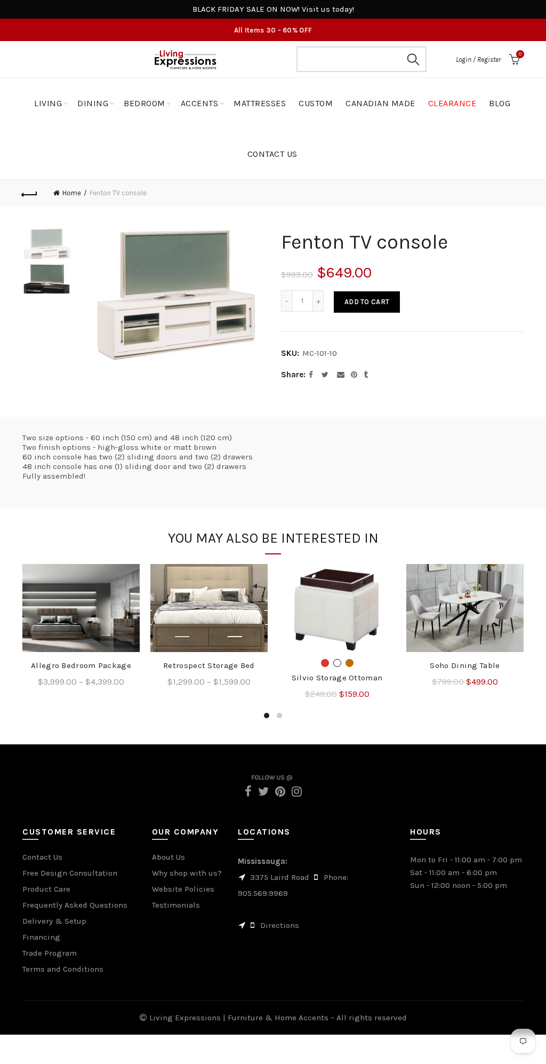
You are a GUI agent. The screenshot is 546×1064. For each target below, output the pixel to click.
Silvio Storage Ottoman (337, 677)
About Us (168, 857)
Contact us (272, 154)
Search (413, 59)
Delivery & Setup (54, 921)
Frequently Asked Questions (74, 905)
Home (71, 193)
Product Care (46, 889)
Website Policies (183, 889)
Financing (41, 937)
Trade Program (49, 953)
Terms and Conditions (62, 969)
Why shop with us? (187, 873)
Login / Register (478, 59)
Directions (279, 925)
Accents (200, 103)
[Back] (30, 193)
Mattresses (260, 103)
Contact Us (42, 857)
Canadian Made (380, 103)
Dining (92, 103)
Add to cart (366, 302)
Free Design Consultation (69, 873)
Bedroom (144, 103)
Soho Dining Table (465, 665)
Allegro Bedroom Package (81, 665)
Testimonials (176, 905)
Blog (499, 103)
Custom (316, 103)
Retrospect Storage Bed (209, 665)
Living (48, 103)
